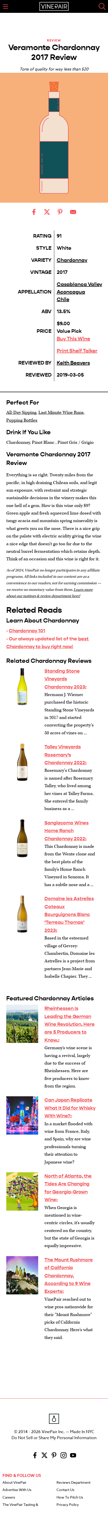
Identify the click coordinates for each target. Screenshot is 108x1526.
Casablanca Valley (79, 284)
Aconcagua (71, 292)
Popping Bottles (21, 420)
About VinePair (14, 1483)
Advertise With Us (17, 1490)
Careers (9, 1498)
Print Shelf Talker (77, 351)
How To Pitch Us (70, 1498)
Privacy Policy (68, 1505)
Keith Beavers (73, 363)
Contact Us (65, 1490)
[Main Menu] (5, 7)
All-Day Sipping (21, 412)
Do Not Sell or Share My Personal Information (54, 1438)
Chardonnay (72, 260)
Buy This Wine (73, 339)
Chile (63, 299)
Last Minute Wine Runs (61, 412)
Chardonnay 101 (27, 631)
